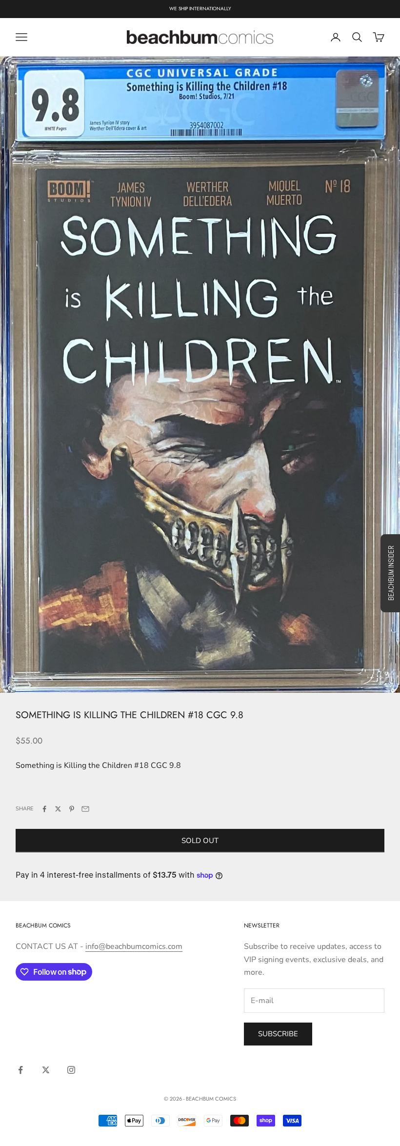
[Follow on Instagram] (71, 1070)
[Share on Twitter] (58, 809)
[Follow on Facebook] (20, 1070)
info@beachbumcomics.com (133, 946)
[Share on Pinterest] (72, 809)
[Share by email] (85, 809)
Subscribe (278, 1034)
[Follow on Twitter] (46, 1070)
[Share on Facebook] (44, 809)
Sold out (200, 840)
